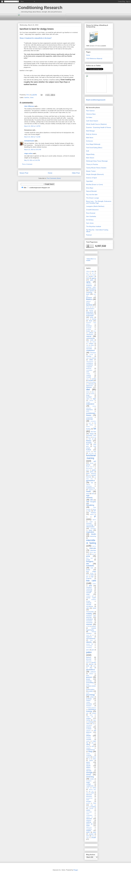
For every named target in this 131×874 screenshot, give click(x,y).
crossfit (88, 377)
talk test (91, 791)
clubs (87, 358)
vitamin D (89, 817)
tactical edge (92, 789)
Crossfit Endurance (92, 209)
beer (93, 307)
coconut (93, 358)
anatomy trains (91, 287)
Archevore (89, 141)
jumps (88, 560)
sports (91, 760)
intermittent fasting (91, 541)
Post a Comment (27, 164)
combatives (89, 363)
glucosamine (89, 468)
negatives (89, 637)
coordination (89, 370)
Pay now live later (92, 194)
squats (88, 765)
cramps (88, 373)
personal (88, 659)
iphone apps (93, 552)
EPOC (87, 411)
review (94, 713)
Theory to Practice (92, 164)
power (88, 679)
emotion (88, 402)
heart (87, 493)
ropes (91, 715)
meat (87, 594)
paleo (89, 652)
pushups (89, 699)
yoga (87, 837)
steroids (88, 771)
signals (88, 741)
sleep (90, 752)
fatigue (92, 433)
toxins (87, 806)
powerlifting (90, 682)
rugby (94, 720)
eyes (90, 423)
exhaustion (93, 421)
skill (92, 746)
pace (87, 650)
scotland (88, 728)
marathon (89, 587)
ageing (94, 278)
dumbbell (88, 397)
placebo (93, 662)
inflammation (90, 527)
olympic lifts (89, 644)
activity (88, 275)
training (93, 807)
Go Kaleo (89, 117)
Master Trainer (91, 171)
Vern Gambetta (91, 216)
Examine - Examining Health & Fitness (98, 127)
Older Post (76, 173)
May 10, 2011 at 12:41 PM (32, 160)
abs (93, 271)
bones (91, 317)
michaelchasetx (29, 141)
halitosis (88, 484)
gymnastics (90, 480)
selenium (88, 730)
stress (88, 775)
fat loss (93, 431)
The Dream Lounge (92, 198)
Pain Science (90, 110)
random (88, 700)
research (88, 705)
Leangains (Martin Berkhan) (95, 206)
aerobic (94, 275)
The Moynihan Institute (93, 226)
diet (88, 389)
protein (90, 691)
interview (93, 550)
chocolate (89, 348)
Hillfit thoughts (91, 501)
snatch (88, 757)
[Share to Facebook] (52, 95)
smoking (88, 755)
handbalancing (90, 488)
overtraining (89, 645)
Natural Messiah (91, 191)
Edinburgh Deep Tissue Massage (97, 161)
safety (88, 723)
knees (88, 569)
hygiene (92, 514)
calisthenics (89, 334)
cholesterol (90, 350)
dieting (87, 392)
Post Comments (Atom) (54, 178)
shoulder (88, 739)
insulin (93, 534)
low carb (91, 580)
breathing (88, 329)
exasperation (89, 417)
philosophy (88, 660)
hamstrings (89, 486)
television (89, 794)
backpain (89, 297)
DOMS (92, 393)
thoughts (88, 801)
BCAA (87, 307)
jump (88, 556)
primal (87, 684)
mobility (89, 614)
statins (88, 767)
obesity (89, 642)
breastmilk (88, 327)
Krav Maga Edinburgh (93, 144)
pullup (92, 697)
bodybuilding (90, 314)
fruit (95, 451)
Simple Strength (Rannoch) (95, 174)
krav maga (91, 571)
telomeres (89, 796)
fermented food (91, 435)
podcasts (93, 672)
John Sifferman (29, 106)
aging (88, 282)
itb (88, 554)
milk (87, 608)
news (91, 640)
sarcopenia (89, 725)
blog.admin (89, 312)
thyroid (88, 803)
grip (89, 475)
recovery (89, 704)
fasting (88, 429)
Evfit (87, 151)
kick (92, 568)
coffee (91, 360)
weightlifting (89, 829)
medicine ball (89, 596)
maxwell (88, 592)
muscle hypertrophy (91, 629)
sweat (87, 787)
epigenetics (89, 409)
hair (92, 482)
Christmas (93, 352)
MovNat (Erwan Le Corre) (94, 184)
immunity (89, 523)
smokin (88, 753)
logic (92, 576)
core (87, 372)
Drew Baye (89, 188)
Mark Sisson (90, 158)
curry (87, 378)
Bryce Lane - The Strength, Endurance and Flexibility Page (98, 202)
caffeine (91, 333)
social (94, 757)
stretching (90, 777)
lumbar (94, 583)
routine (88, 718)
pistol (87, 662)
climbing (88, 356)
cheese (94, 341)
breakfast (89, 326)
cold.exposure (89, 361)
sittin (92, 743)
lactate (91, 573)
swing (94, 787)
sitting (88, 744)
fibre (89, 437)
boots (87, 319)
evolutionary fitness (90, 414)
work (87, 836)
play (91, 667)
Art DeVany (89, 220)
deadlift (90, 380)
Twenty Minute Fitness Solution (96, 168)
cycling (94, 379)
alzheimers (89, 284)
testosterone (89, 798)
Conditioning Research (40, 7)
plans (94, 666)
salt (93, 723)
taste (87, 793)
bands (88, 303)
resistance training (91, 710)
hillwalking (90, 505)
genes (88, 465)
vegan (87, 813)
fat (95, 428)
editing (87, 398)
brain (90, 321)
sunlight (88, 784)
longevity (88, 578)
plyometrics (90, 670)
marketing (89, 589)
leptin (92, 575)
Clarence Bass (91, 114)
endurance (90, 404)
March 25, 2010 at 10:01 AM (32, 149)
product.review (91, 686)
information (93, 528)
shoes (32, 97)
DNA (87, 393)
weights (88, 830)
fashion (88, 426)
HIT (95, 511)
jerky (93, 554)
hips (89, 511)
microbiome (89, 606)
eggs (94, 398)
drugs (87, 395)
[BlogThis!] (48, 95)
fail (95, 423)
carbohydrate (90, 338)
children (91, 343)
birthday (91, 310)
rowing (88, 720)
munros (94, 626)
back (87, 294)
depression (89, 385)
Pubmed (89, 235)
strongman (88, 780)
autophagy (89, 292)
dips (93, 392)
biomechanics (90, 308)
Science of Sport (91, 178)
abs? (87, 273)
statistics (88, 769)
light (87, 576)
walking (88, 822)
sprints (88, 764)
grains (91, 471)
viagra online (28, 153)
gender (92, 463)
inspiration (90, 532)
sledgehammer (90, 749)
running (90, 722)
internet (94, 546)
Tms (94, 803)
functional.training (91, 456)
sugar (88, 782)
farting (91, 424)
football (88, 449)
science (88, 727)
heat (92, 493)
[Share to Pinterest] (54, 95)
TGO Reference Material (94, 58)
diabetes (89, 387)
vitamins (88, 820)
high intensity (89, 497)
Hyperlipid (89, 181)
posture (89, 677)
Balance (89, 299)
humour (93, 512)
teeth (92, 793)
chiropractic (89, 347)
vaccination (89, 812)
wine (94, 832)
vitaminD (89, 818)
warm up (89, 824)
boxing (94, 319)
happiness (91, 489)
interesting (93, 536)
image (91, 521)
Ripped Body (90, 154)
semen (88, 734)
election (91, 400)
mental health (91, 597)
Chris (28, 95)
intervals (92, 548)
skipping (88, 748)
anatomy (89, 285)
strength (89, 773)
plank (87, 666)
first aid (94, 437)
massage (89, 591)
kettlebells (90, 566)
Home (50, 173)
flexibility (89, 443)
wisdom (91, 834)
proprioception (90, 689)
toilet (92, 805)
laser (87, 574)
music (87, 635)
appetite (91, 290)
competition (89, 365)
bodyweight (90, 315)
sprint (88, 762)
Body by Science (91, 134)
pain (92, 650)
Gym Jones (90, 223)
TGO (87, 800)
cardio (91, 340)
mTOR (88, 626)
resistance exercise (91, 707)
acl (93, 273)
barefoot (26, 97)
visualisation (89, 815)
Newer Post (24, 173)
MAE (90, 585)
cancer (88, 336)
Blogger (75, 870)
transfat (91, 808)
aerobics (91, 276)
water (88, 825)
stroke (92, 779)
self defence (91, 731)
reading (88, 702)
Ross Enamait (90, 213)
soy (89, 758)
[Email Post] (41, 95)
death (87, 382)
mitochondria (90, 611)
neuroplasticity (90, 638)
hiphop (94, 509)
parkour (88, 657)
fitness (88, 441)
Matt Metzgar (90, 131)
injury (90, 530)
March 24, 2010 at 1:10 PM (32, 126)
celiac (87, 341)
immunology (89, 525)
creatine (88, 375)
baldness (88, 301)
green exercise (91, 473)
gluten (87, 470)
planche (91, 664)
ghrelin (87, 466)
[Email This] (46, 95)
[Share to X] (50, 95)
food (87, 444)
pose (87, 675)
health (88, 491)
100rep (88, 271)
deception (93, 382)
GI (93, 466)
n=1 (93, 635)
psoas (87, 693)
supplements (90, 786)
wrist (93, 835)
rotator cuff (89, 716)
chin (87, 345)
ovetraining (89, 647)
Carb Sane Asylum (92, 121)
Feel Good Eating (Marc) (94, 147)
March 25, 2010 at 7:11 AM (32, 137)
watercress (89, 827)
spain (94, 758)
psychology (90, 695)
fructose (88, 451)
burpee (88, 331)
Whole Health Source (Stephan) (96, 124)
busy (95, 331)
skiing (87, 746)
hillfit (91, 500)
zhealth (93, 837)
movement (89, 622)
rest (87, 713)
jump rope (89, 558)
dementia (91, 384)
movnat (89, 624)
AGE (87, 278)
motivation (89, 619)
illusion (94, 519)
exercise (89, 419)
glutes (94, 470)
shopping (88, 737)
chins (92, 345)
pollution (91, 673)
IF (95, 516)
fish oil (91, 439)
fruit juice (91, 453)
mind (94, 608)
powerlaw (89, 681)
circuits (91, 354)
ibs (87, 516)
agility (91, 280)
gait (95, 461)
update (88, 810)
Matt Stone (89, 137)
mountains (89, 621)
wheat (88, 832)
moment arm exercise (91, 616)
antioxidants (92, 289)
